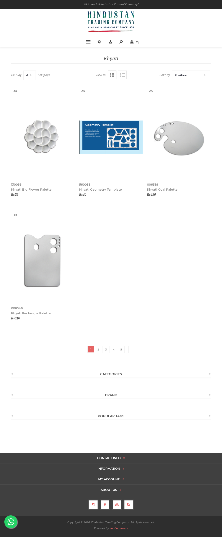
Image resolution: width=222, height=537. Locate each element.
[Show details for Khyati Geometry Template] (111, 137)
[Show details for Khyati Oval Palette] (179, 137)
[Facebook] (105, 504)
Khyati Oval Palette (162, 189)
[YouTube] (117, 504)
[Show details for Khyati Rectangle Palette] (43, 261)
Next (132, 349)
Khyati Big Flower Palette (31, 189)
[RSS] (128, 504)
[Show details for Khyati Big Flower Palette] (43, 137)
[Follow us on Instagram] (93, 504)
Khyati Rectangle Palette (31, 313)
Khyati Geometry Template (100, 189)
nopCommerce (118, 528)
